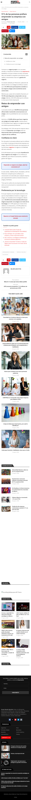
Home (15, 797)
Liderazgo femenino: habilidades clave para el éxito (15, 450)
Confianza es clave (10, 61)
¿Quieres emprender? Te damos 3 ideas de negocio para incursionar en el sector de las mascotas (15, 243)
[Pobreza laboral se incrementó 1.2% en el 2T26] (6, 500)
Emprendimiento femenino (8, 252)
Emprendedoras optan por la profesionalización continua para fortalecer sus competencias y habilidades (15, 345)
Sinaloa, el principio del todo (17, 753)
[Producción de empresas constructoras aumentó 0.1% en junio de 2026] (6, 509)
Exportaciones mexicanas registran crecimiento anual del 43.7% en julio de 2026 (20, 480)
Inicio (3, 7)
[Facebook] (10, 720)
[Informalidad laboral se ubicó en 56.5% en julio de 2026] (6, 472)
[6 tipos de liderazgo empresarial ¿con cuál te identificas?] (15, 413)
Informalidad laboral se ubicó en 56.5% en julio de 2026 (20, 470)
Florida (18, 734)
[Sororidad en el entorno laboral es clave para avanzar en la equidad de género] (15, 306)
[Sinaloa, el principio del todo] (5, 756)
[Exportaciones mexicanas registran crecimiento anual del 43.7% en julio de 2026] (6, 481)
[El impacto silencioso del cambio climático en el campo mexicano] (22, 624)
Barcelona (18, 730)
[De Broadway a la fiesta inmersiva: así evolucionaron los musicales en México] (6, 490)
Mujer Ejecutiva (11, 21)
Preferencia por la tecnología (13, 64)
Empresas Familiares (21, 252)
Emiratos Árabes (5, 730)
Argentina (3, 727)
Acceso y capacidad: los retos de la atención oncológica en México (8, 614)
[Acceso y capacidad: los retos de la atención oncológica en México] (8, 606)
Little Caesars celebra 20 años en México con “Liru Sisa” (22, 614)
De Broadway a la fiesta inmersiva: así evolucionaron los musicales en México (20, 490)
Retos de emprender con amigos (14, 58)
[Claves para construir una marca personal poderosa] (15, 360)
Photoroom (5, 254)
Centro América (20, 732)
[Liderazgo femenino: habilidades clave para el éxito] (15, 439)
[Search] (29, 2)
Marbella (3, 732)
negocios (11, 147)
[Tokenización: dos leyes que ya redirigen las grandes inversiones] (5, 763)
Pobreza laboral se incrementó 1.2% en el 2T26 (19, 498)
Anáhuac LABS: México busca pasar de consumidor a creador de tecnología (8, 652)
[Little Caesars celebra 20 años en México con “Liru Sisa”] (22, 606)
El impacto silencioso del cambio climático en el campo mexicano (22, 632)
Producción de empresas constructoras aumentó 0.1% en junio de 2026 (20, 508)
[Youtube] (15, 720)
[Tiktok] (21, 720)
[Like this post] (9, 27)
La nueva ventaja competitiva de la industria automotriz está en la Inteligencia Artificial (22, 653)
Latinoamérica (4, 734)
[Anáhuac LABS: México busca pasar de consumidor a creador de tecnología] (8, 643)
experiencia (25, 71)
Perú (17, 727)
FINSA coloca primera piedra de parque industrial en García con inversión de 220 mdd (7, 633)
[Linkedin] (18, 720)
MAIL (9, 737)
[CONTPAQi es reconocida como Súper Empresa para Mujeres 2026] (15, 386)
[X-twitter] (13, 720)
